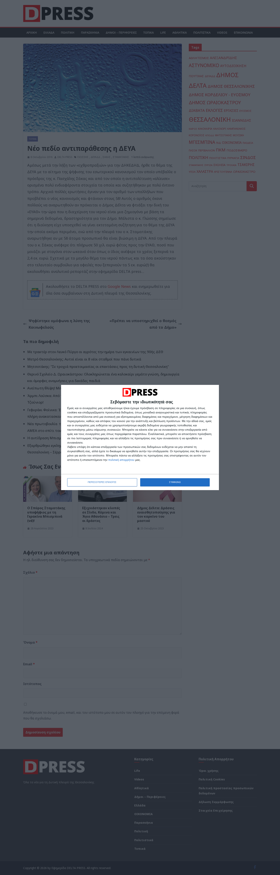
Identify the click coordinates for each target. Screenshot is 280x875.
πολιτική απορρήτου (121, 459)
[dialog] (140, 437)
